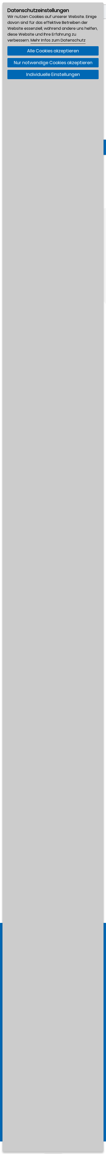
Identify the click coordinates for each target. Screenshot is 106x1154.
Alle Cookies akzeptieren (53, 51)
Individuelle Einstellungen (53, 74)
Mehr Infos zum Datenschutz (58, 40)
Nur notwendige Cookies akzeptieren (53, 63)
